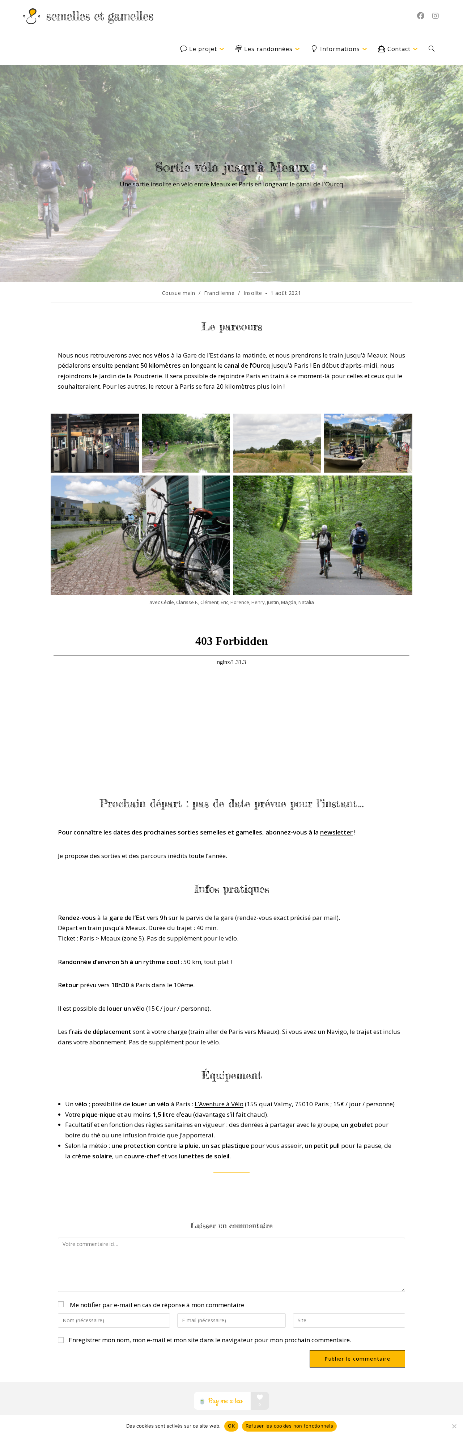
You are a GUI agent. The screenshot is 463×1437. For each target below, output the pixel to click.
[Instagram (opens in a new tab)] (435, 16)
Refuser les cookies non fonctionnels (289, 1426)
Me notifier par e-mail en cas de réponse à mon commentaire (157, 1305)
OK (231, 1426)
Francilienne (219, 292)
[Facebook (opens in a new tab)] (420, 16)
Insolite (252, 292)
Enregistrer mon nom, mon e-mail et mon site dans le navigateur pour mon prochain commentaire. (210, 1340)
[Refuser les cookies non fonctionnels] (454, 1426)
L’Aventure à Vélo (219, 1104)
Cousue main (178, 292)
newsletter (336, 832)
